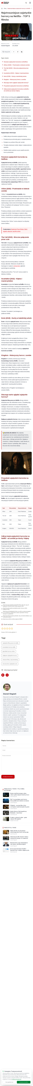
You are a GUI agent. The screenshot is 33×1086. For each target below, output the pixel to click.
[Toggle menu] (30, 2)
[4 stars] (9, 628)
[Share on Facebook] (17, 51)
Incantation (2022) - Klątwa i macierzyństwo (16, 73)
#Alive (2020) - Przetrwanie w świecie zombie (17, 65)
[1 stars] (2, 628)
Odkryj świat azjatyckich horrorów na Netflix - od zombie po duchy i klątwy (16, 90)
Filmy (5, 8)
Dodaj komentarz (8, 776)
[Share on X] (13, 51)
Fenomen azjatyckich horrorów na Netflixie (16, 62)
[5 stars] (12, 628)
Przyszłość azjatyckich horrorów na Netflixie (16, 86)
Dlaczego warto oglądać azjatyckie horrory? (16, 82)
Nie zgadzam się (9, 1082)
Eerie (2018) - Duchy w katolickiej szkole (15, 76)
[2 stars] (5, 628)
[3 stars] (7, 628)
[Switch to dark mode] (26, 2)
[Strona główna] (2, 8)
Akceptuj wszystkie (23, 1082)
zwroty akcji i (16, 266)
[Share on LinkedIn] (21, 51)
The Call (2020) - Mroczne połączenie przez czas (16, 69)
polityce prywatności (16, 1079)
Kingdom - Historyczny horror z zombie (15, 79)
